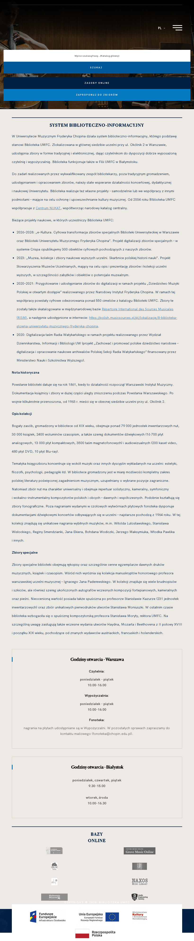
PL (160, 28)
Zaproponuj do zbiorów (97, 94)
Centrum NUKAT (48, 208)
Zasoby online (97, 82)
